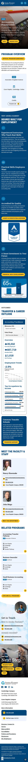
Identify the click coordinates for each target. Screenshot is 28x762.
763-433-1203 (9, 511)
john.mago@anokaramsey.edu (14, 509)
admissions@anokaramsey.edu (13, 625)
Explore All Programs (11, 595)
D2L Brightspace (6, 738)
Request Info (14, 41)
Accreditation (5, 731)
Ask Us (3, 726)
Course (12, 103)
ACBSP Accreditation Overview (14, 218)
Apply (4, 41)
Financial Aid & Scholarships (13, 274)
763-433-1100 (10, 712)
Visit (4, 673)
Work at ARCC (5, 729)
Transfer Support (11, 442)
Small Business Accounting (13, 577)
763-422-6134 (9, 482)
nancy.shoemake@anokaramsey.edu (15, 478)
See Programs (8, 669)
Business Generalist (10, 557)
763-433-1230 (8, 639)
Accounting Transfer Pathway (10, 535)
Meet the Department (10, 521)
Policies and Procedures (8, 734)
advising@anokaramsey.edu (12, 636)
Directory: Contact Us (7, 724)
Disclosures (4, 736)
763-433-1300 (8, 628)
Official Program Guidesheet (13, 58)
